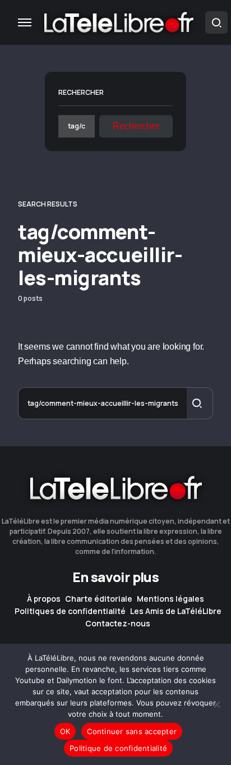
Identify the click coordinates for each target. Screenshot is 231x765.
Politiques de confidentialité (70, 611)
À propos (44, 599)
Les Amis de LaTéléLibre (175, 611)
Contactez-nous (117, 623)
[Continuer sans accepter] (217, 704)
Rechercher (81, 92)
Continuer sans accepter (132, 731)
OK (65, 731)
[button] (24, 22)
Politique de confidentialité (118, 748)
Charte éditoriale (98, 599)
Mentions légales (170, 599)
